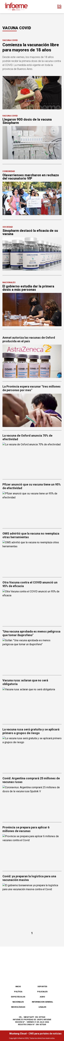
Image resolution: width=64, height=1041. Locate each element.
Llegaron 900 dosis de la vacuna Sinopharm (27, 121)
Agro (42, 997)
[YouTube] (37, 974)
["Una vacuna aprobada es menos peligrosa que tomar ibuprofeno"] (32, 655)
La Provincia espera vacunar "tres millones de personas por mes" (31, 388)
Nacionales (8, 282)
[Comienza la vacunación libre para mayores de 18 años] (32, 92)
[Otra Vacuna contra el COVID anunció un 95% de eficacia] (32, 606)
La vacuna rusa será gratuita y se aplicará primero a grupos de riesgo (30, 731)
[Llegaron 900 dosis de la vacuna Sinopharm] (32, 142)
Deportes (42, 986)
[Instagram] (26, 974)
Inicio (18, 986)
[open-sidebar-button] (59, 7)
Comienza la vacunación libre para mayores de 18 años (30, 47)
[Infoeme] (16, 6)
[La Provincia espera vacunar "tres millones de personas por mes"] (32, 410)
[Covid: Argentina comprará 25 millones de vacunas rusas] (32, 802)
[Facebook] (15, 974)
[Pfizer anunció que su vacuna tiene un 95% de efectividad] (32, 508)
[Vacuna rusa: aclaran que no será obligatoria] (32, 704)
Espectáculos (18, 997)
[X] (48, 974)
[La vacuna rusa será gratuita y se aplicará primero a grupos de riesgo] (32, 753)
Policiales (42, 992)
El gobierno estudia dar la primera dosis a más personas (28, 288)
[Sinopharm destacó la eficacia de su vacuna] (32, 254)
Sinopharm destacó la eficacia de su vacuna (30, 232)
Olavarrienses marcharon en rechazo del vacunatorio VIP (30, 176)
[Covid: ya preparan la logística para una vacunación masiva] (32, 900)
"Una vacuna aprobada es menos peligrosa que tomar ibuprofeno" (31, 633)
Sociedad (7, 227)
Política (18, 992)
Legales (42, 1007)
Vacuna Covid (10, 40)
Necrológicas (18, 1007)
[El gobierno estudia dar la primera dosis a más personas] (32, 309)
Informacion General (42, 1002)
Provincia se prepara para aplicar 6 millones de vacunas (25, 829)
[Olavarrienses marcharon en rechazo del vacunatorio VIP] (32, 198)
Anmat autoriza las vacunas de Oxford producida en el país (28, 339)
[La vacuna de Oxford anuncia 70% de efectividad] (32, 459)
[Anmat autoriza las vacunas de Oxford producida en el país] (32, 361)
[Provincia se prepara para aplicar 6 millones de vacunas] (32, 851)
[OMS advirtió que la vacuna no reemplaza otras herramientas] (32, 557)
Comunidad (8, 171)
